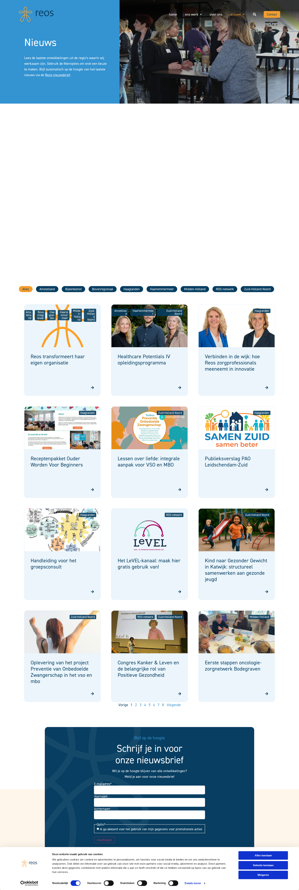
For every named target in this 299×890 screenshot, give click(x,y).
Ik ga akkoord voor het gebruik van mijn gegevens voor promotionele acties (151, 829)
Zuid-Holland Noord (257, 289)
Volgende (174, 705)
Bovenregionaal (102, 289)
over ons (216, 14)
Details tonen (193, 883)
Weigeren (263, 874)
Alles (25, 289)
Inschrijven (104, 840)
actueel (235, 14)
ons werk (191, 14)
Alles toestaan (263, 855)
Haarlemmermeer (162, 289)
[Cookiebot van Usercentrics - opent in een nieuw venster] (29, 883)
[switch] (109, 883)
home (173, 14)
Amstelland (47, 289)
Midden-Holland (195, 289)
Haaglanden (132, 289)
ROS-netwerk (225, 289)
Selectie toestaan (263, 865)
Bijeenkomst (73, 289)
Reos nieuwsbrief (57, 75)
